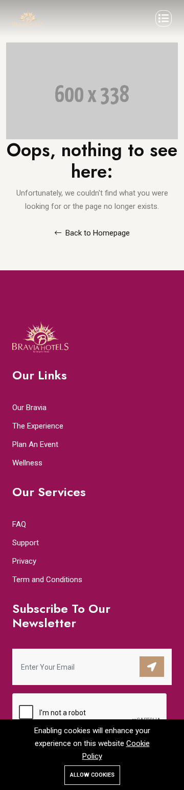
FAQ (19, 524)
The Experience (37, 426)
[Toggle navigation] (163, 18)
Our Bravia (29, 407)
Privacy (24, 561)
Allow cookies (92, 775)
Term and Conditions (47, 579)
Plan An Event (35, 444)
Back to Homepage (96, 233)
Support (25, 542)
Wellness (27, 462)
